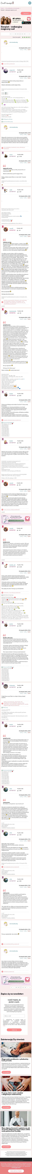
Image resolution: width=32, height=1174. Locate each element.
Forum (2, 8)
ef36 (10, 788)
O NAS (11, 1160)
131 (22, 33)
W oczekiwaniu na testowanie (12, 8)
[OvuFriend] (7, 4)
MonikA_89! (12, 565)
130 (20, 33)
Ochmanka (12, 685)
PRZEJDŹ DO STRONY (16, 1171)
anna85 (11, 228)
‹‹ (10, 34)
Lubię (25, 49)
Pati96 (11, 441)
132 (24, 33)
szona (11, 154)
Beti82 (11, 393)
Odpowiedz (26, 13)
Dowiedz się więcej (16, 1167)
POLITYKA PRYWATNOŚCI (18, 1160)
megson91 (12, 70)
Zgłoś (29, 49)
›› (29, 34)
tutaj (4, 1025)
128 (15, 33)
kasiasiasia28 (12, 311)
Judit (10, 189)
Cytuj (21, 49)
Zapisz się (14, 1030)
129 (17, 33)
